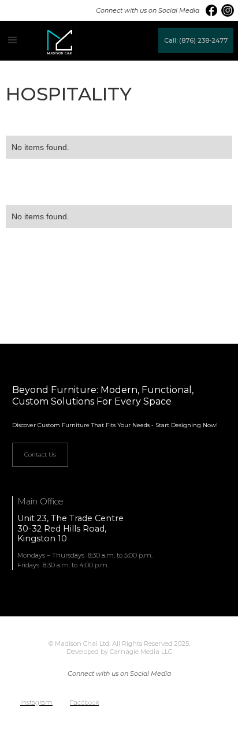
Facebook (84, 702)
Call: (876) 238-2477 (196, 40)
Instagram (36, 702)
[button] (12, 40)
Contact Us (40, 454)
